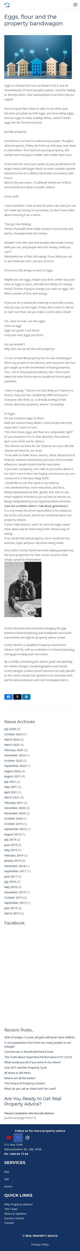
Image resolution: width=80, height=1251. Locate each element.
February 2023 (13, 750)
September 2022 (15, 766)
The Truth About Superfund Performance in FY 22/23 (38, 1057)
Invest (8, 1186)
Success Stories (14, 1218)
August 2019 (12, 834)
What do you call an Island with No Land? (30, 1088)
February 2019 (13, 855)
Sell (6, 1179)
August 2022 (12, 771)
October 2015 (13, 897)
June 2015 (10, 908)
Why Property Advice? (18, 1204)
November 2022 (14, 755)
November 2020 (14, 813)
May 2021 (10, 787)
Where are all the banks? (20, 1078)
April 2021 (10, 792)
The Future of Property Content (24, 1083)
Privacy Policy (40, 1244)
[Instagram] (27, 1137)
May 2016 (10, 887)
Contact (9, 1223)
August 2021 (12, 776)
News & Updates (15, 1213)
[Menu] (75, 4)
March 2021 (12, 797)
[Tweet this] (17, 697)
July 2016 (10, 881)
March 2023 (12, 744)
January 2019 (12, 860)
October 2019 (13, 824)
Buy (6, 1171)
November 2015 (14, 892)
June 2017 (10, 876)
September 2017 (15, 871)
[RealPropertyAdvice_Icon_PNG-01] (7, 5)
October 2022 (13, 760)
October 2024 (13, 734)
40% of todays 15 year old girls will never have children (39, 1037)
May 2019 (10, 850)
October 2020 (13, 818)
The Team (10, 1209)
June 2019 (10, 845)
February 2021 (13, 802)
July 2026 (10, 729)
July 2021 (10, 781)
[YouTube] (9, 1137)
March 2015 (12, 913)
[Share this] (8, 697)
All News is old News (17, 1073)
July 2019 (10, 839)
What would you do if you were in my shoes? (32, 1062)
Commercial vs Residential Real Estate (28, 1051)
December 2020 (14, 808)
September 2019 (15, 829)
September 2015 (15, 902)
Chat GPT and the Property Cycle (25, 1067)
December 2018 (14, 866)
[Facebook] (18, 1137)
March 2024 (12, 739)
